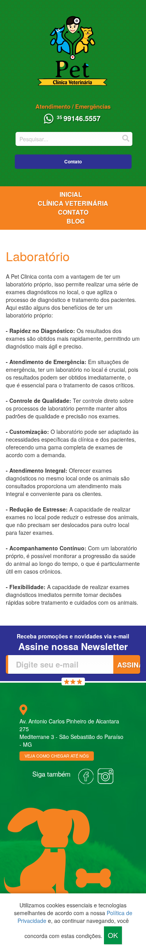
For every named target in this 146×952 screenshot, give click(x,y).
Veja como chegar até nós (57, 756)
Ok (113, 935)
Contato (73, 161)
